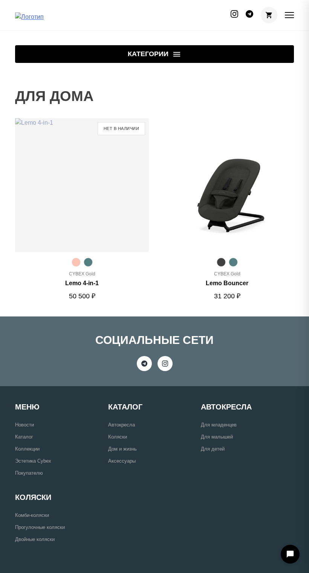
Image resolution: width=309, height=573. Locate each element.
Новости (24, 425)
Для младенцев (219, 425)
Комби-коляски (32, 515)
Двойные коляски (35, 539)
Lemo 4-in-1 (82, 283)
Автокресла (121, 425)
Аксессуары (122, 461)
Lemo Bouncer (227, 283)
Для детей (213, 449)
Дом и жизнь (122, 449)
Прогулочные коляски (40, 527)
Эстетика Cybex (33, 461)
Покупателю (29, 473)
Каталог (24, 437)
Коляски (117, 437)
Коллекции (27, 449)
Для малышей (217, 437)
